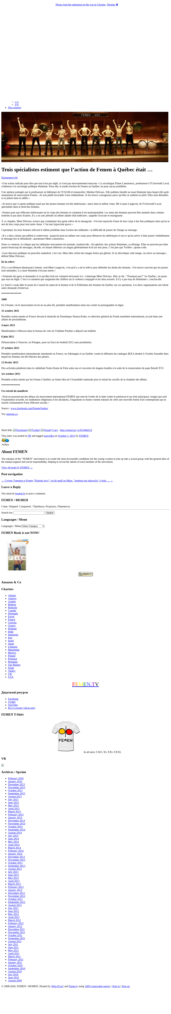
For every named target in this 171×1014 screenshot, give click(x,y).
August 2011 (15, 941)
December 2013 (16, 856)
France (11, 619)
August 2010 (15, 971)
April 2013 (14, 881)
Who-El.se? (57, 986)
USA (11, 676)
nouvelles (49, 435)
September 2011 (16, 938)
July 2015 (13, 799)
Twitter (12, 701)
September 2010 (16, 968)
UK (10, 673)
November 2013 (16, 859)
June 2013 (13, 875)
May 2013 (13, 878)
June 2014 (13, 838)
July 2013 (13, 871)
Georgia (12, 622)
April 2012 (14, 917)
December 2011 (16, 929)
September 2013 (16, 865)
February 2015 (16, 814)
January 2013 (15, 890)
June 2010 (13, 977)
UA (17, 101)
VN (17, 104)
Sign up (126, 986)
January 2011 (15, 962)
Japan (11, 643)
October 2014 (15, 826)
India (10, 631)
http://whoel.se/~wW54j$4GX (76, 430)
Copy (55, 430)
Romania (13, 661)
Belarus (12, 604)
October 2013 (15, 862)
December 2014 (16, 820)
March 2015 (14, 811)
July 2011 (13, 944)
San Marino (14, 664)
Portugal (12, 658)
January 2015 (15, 817)
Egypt (11, 616)
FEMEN (83, 435)
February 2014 (16, 850)
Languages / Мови (11, 526)
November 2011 (16, 932)
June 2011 (13, 947)
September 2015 (16, 793)
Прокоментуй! (9, 177)
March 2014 (14, 847)
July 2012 (13, 908)
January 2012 (15, 926)
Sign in (116, 986)
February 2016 (16, 778)
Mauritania (13, 649)
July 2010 (13, 974)
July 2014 (13, 835)
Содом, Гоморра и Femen (17, 480)
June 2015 (13, 802)
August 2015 (15, 796)
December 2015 (16, 784)
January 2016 (15, 781)
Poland (11, 655)
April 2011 (13, 953)
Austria (12, 601)
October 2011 (15, 935)
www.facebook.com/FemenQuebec (29, 408)
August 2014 (15, 832)
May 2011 (13, 950)
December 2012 (16, 893)
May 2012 (13, 914)
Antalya (12, 598)
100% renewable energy (97, 986)
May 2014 (13, 841)
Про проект (14, 107)
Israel (11, 640)
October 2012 (15, 899)
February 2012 (16, 923)
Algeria (12, 595)
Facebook (13, 698)
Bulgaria (12, 607)
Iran (10, 637)
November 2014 (16, 823)
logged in (20, 493)
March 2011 (14, 956)
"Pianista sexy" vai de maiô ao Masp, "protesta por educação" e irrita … (73, 480)
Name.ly (73, 986)
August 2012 (15, 905)
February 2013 (16, 887)
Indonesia (13, 634)
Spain (11, 667)
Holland (12, 628)
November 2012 (16, 896)
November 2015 (16, 787)
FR (29, 435)
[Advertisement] (85, 1001)
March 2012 (14, 920)
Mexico (12, 652)
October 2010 (15, 965)
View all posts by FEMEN (17, 467)
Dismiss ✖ (112, 4)
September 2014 (16, 829)
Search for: (7, 512)
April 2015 (14, 808)
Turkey (12, 670)
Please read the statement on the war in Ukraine (81, 4)
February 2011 (15, 959)
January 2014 (15, 853)
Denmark (13, 613)
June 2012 (13, 911)
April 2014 (14, 844)
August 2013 (15, 868)
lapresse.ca (12, 414)
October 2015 (15, 790)
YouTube (13, 704)
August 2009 (15, 980)
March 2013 (14, 884)
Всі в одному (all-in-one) (21, 708)
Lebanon (12, 646)
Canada (12, 610)
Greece (12, 625)
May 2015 (13, 805)
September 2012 (16, 902)
